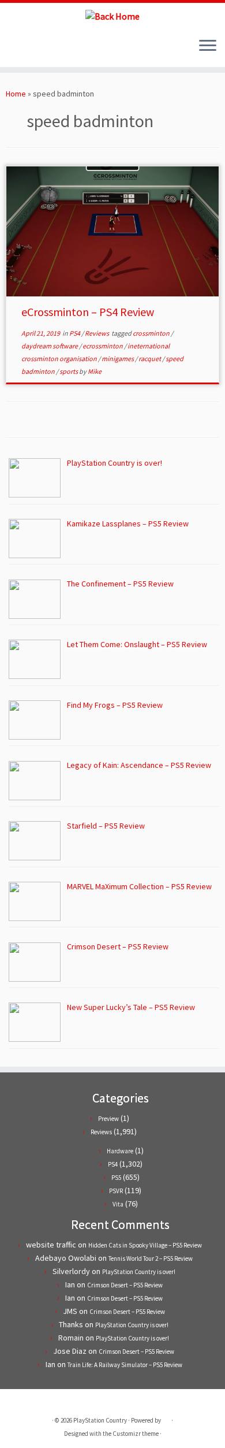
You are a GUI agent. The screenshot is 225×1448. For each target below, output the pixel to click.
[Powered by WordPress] (166, 1418)
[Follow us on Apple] (42, 49)
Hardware (120, 1151)
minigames (118, 358)
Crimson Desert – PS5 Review (125, 1285)
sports (69, 371)
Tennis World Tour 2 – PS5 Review (150, 1258)
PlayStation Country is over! (138, 1272)
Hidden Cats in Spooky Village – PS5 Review (145, 1245)
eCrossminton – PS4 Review (87, 312)
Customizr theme (135, 1434)
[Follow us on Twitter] (12, 49)
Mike (95, 371)
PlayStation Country (100, 1420)
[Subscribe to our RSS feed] (32, 49)
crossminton (152, 333)
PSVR (116, 1191)
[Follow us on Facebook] (22, 49)
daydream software (50, 345)
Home (16, 93)
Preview (108, 1119)
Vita (117, 1204)
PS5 (116, 1178)
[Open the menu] (207, 46)
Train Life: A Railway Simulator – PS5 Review (125, 1365)
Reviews (97, 333)
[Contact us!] (52, 49)
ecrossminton (103, 345)
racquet (150, 358)
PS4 (75, 333)
